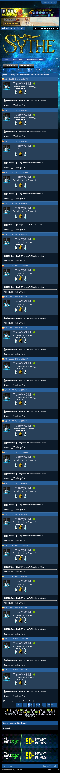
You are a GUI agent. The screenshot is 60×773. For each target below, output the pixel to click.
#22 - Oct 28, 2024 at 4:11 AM (15, 110)
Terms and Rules (52, 770)
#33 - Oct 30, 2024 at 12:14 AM (16, 452)
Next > (53, 70)
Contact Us (47, 766)
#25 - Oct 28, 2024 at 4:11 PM (15, 203)
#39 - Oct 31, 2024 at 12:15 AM (16, 639)
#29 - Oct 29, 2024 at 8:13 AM (15, 328)
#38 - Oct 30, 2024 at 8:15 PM (15, 608)
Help (54, 766)
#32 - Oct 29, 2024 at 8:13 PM (15, 421)
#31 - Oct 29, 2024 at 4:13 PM (15, 390)
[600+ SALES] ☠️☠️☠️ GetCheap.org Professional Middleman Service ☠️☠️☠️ (30, 714)
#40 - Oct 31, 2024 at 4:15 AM (15, 670)
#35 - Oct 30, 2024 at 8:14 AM (15, 514)
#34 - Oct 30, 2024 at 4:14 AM (15, 483)
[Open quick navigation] (57, 59)
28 (49, 70)
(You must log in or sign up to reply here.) (18, 701)
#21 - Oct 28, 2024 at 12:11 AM (16, 79)
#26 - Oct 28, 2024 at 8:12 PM (15, 234)
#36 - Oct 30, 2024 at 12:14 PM (16, 545)
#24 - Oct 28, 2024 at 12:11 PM (16, 172)
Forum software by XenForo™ (12, 770)
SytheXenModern (10, 766)
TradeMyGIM (22, 83)
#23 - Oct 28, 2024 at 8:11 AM (15, 141)
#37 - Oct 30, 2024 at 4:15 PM (15, 576)
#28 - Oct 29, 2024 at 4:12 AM (15, 297)
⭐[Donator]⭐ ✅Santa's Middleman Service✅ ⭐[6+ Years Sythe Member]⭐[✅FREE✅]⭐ (30, 711)
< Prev (19, 70)
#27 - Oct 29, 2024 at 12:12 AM (16, 266)
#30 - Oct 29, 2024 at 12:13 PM (16, 359)
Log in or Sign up (49, 2)
